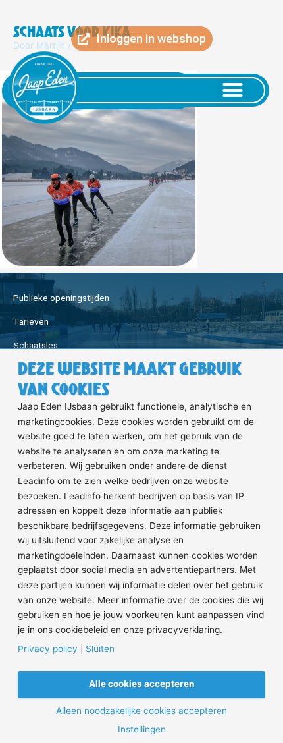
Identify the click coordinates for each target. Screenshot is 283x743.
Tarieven (31, 321)
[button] (233, 90)
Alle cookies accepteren (142, 683)
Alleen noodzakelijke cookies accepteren (141, 711)
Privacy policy (48, 649)
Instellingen (142, 729)
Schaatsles (35, 345)
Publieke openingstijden (61, 297)
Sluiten (100, 649)
